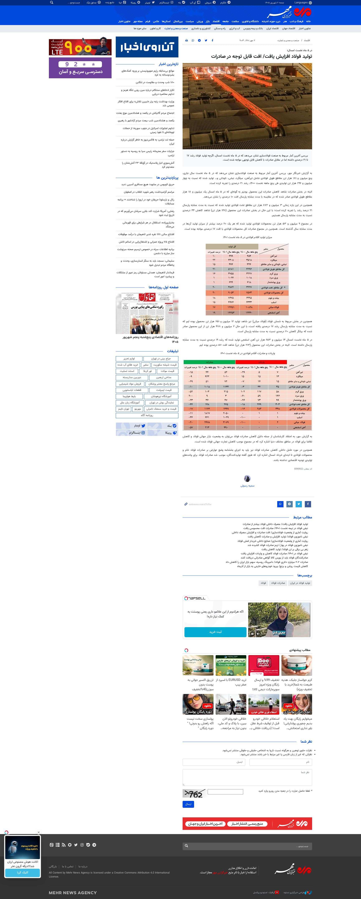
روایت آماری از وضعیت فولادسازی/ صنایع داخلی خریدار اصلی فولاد (273, 541)
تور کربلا (147, 371)
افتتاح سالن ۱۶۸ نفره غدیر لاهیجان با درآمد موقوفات (146, 234)
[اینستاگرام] (82, 845)
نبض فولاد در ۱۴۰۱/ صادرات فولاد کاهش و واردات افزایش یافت (274, 554)
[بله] (88, 845)
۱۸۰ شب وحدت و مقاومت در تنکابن (155, 82)
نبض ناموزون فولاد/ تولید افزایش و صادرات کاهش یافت (278, 537)
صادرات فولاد (278, 583)
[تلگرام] (94, 845)
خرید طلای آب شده (128, 365)
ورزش (200, 21)
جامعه (225, 21)
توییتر (148, 3)
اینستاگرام (165, 3)
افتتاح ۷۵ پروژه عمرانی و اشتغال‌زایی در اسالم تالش (146, 242)
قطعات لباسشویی (132, 390)
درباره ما (83, 867)
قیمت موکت (167, 371)
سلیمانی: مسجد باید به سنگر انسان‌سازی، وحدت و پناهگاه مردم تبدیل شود (147, 263)
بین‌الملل (178, 21)
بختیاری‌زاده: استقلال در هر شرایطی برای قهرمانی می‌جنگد (148, 225)
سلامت (235, 21)
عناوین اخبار (305, 29)
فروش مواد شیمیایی (130, 384)
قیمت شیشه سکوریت (165, 365)
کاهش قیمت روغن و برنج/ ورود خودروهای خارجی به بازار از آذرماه (272, 566)
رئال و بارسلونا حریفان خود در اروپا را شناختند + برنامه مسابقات (146, 202)
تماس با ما (67, 867)
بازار (208, 21)
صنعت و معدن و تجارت (176, 29)
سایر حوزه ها (140, 29)
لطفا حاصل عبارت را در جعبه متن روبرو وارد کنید (285, 791)
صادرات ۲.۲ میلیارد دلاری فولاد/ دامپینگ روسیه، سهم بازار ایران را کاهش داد (267, 562)
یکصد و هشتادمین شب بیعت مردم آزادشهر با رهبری (146, 121)
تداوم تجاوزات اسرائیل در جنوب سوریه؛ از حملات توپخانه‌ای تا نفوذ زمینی (148, 130)
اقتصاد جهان (288, 29)
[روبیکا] (69, 845)
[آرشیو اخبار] (57, 845)
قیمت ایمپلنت (164, 390)
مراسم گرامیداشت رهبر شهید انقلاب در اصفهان (149, 192)
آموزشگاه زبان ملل (130, 403)
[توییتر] (76, 845)
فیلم (147, 21)
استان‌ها (166, 21)
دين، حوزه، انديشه (271, 21)
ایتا (120, 3)
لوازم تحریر (129, 359)
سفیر (146, 365)
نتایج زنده (110, 2)
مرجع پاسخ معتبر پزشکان (162, 384)
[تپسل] (186, 598)
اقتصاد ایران (272, 29)
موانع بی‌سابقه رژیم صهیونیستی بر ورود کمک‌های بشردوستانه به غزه (148, 73)
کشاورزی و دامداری (201, 29)
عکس (156, 21)
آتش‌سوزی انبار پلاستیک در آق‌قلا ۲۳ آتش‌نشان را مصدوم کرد (148, 165)
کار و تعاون (155, 29)
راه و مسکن (220, 29)
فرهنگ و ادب (296, 21)
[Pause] (252, 633)
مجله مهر (137, 21)
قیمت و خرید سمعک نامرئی (161, 409)
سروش (208, 3)
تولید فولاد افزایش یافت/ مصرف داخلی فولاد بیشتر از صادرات (275, 524)
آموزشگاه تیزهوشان (161, 396)
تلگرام (223, 3)
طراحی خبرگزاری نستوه (294, 892)
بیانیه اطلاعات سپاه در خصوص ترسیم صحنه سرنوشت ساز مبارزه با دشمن (145, 251)
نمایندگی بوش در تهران (162, 403)
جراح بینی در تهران (161, 359)
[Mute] (258, 633)
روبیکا (134, 3)
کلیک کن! (22, 873)
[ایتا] (51, 845)
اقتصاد (216, 21)
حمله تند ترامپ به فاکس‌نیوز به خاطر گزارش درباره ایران (147, 142)
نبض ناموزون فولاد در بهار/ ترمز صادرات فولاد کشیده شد (278, 545)
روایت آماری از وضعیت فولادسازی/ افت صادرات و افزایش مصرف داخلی (270, 533)
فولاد (263, 583)
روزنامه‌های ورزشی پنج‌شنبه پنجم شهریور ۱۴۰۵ (148, 337)
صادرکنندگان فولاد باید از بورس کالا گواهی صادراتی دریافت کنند (274, 558)
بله (180, 3)
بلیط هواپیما (129, 396)
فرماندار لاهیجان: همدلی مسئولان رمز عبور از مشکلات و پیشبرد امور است (145, 275)
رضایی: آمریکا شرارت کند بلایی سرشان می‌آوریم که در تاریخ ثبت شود (146, 213)
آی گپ (193, 3)
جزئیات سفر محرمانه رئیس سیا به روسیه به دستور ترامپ (147, 153)
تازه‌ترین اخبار (168, 64)
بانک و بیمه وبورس (253, 29)
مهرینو (138, 409)
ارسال (188, 804)
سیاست (190, 21)
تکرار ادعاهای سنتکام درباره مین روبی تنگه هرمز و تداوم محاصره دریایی (147, 92)
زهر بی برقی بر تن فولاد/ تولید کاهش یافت (285, 549)
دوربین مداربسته (132, 377)
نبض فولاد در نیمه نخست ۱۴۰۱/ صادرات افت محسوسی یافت (275, 528)
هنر (285, 21)
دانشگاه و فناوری (250, 21)
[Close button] (39, 832)
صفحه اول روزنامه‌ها (163, 287)
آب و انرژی (234, 29)
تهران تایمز (123, 409)
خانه (308, 21)
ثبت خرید (215, 632)
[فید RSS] (63, 845)
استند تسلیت (127, 371)
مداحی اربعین (163, 377)
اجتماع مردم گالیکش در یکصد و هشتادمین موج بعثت (145, 113)
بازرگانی (53, 867)
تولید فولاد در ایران (300, 583)
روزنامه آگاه (147, 415)
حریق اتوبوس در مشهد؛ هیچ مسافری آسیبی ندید (147, 184)
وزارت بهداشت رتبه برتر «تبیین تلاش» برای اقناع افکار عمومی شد (146, 104)
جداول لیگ (91, 3)
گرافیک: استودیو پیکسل (264, 892)
